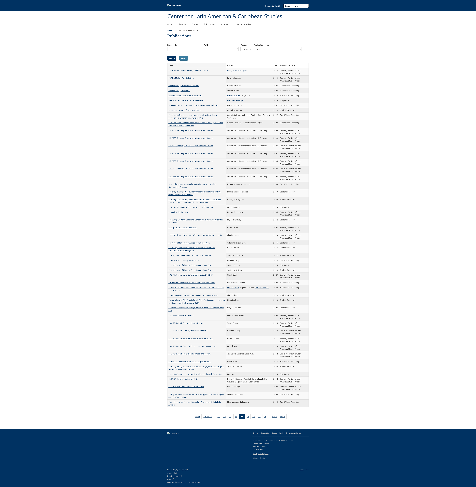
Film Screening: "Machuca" (179, 90)
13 (231, 417)
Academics (226, 24)
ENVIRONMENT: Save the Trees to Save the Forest (190, 338)
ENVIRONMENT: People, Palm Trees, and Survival (189, 353)
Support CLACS (277, 433)
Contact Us (265, 433)
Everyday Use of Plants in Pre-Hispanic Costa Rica (189, 265)
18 (260, 417)
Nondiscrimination (174, 476)
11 (219, 417)
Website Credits (259, 458)
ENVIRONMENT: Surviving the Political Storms (188, 330)
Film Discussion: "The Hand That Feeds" (185, 95)
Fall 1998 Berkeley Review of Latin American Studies (190, 176)
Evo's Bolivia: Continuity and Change (183, 260)
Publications (210, 24)
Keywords (172, 45)
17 (254, 417)
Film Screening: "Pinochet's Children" (183, 85)
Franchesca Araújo (235, 100)
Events (195, 24)
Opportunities (244, 24)
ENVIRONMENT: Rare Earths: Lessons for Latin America (192, 346)
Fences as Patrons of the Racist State (184, 110)
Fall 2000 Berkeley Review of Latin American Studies (190, 161)
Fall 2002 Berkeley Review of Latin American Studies (190, 145)
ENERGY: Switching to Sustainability (183, 379)
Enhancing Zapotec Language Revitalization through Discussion (195, 374)
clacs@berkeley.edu (261, 454)
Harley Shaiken (233, 95)
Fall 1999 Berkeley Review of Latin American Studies (190, 168)
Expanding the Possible (178, 212)
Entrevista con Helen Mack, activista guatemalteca (189, 361)
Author (207, 45)
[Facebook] (170, 438)
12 (225, 417)
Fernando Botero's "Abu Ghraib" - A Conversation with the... (193, 105)
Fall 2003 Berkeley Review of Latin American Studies (190, 138)
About (170, 24)
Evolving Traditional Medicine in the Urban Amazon (189, 255)
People (182, 24)
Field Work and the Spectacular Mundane (185, 100)
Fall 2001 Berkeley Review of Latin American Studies (190, 153)
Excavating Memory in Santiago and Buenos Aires (189, 243)
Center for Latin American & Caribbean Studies (224, 16)
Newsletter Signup (293, 433)
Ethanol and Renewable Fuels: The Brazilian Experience (191, 282)
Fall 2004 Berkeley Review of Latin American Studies (190, 130)
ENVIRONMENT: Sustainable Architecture (186, 323)
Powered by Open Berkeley (177, 470)
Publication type (261, 45)
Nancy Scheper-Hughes (237, 70)
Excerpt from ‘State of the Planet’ (182, 227)
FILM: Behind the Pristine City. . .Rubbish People (188, 70)
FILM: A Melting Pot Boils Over (181, 78)
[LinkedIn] (174, 438)
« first (198, 417)
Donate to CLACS (272, 6)
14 (237, 417)
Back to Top (304, 470)
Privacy (170, 479)
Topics (243, 45)
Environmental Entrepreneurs (181, 315)
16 (249, 417)
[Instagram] (184, 438)
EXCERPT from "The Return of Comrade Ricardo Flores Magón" (195, 235)
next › (275, 417)
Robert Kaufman (262, 287)
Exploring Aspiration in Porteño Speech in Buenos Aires (191, 207)
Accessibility (172, 473)
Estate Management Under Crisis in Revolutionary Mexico (193, 295)
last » (283, 417)
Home (169, 30)
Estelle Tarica (233, 287)
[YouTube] (179, 438)
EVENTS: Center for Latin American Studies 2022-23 (190, 275)
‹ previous (209, 417)
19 (266, 417)
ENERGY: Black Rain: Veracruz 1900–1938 (186, 386)
